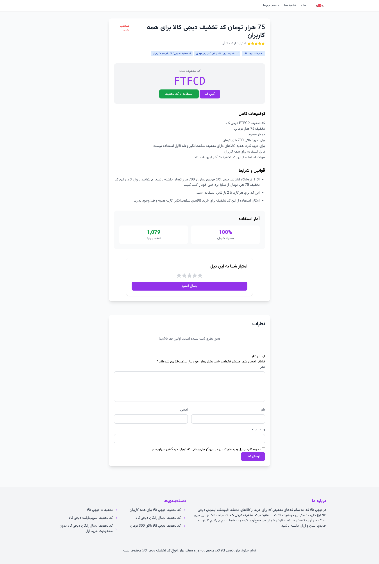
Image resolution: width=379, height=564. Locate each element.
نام (263, 410)
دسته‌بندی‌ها (271, 6)
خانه (303, 6)
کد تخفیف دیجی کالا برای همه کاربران (155, 510)
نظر (262, 367)
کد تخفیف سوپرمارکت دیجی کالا (91, 518)
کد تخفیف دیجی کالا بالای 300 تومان (155, 526)
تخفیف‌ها (290, 6)
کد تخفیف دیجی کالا (243, 515)
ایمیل (184, 410)
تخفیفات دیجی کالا (100, 510)
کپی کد (210, 94)
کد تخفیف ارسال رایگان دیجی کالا (158, 518)
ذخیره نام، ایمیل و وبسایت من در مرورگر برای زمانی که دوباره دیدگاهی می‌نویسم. (206, 449)
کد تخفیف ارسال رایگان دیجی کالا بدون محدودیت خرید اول (86, 528)
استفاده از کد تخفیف (178, 94)
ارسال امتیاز (190, 286)
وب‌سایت (258, 429)
